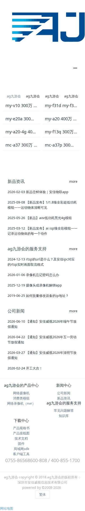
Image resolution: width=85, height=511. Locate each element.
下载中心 (21, 420)
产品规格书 (21, 428)
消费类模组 (21, 398)
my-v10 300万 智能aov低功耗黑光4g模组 (21, 105)
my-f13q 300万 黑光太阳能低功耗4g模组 (61, 131)
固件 (21, 443)
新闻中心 (63, 385)
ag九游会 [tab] (14, 96)
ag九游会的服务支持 (64, 403)
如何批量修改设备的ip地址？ (47, 295)
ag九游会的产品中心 (21, 385)
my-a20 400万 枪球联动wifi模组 (61, 118)
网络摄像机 (21, 393)
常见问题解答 (64, 410)
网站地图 (6, 508)
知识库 (64, 415)
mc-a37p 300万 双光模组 (61, 145)
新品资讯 (63, 398)
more (73, 181)
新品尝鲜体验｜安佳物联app (47, 192)
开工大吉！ (34, 368)
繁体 (42, 494)
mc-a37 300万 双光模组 (21, 145)
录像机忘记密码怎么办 (42, 275)
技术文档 (21, 438)
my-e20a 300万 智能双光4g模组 (21, 118)
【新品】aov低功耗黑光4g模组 (49, 218)
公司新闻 (63, 393)
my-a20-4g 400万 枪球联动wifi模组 (21, 131)
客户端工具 (21, 454)
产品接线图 (21, 433)
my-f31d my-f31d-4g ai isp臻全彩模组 (61, 105)
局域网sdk (21, 448)
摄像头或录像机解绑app (44, 285)
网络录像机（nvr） (21, 403)
